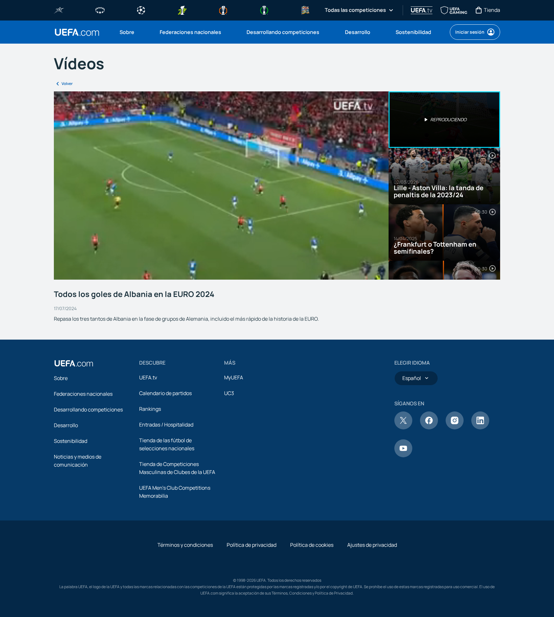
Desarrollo (66, 425)
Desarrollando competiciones (88, 409)
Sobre (61, 378)
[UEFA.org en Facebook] (429, 427)
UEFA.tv (148, 377)
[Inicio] (74, 363)
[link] (126, 32)
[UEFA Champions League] (141, 9)
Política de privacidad (251, 544)
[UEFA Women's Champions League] (100, 9)
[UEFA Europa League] (223, 9)
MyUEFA (233, 377)
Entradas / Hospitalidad (166, 424)
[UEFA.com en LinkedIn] (480, 427)
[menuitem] (131, 32)
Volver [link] (67, 83)
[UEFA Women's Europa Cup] (182, 9)
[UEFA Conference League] (264, 9)
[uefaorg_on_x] (403, 427)
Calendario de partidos (165, 393)
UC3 (229, 393)
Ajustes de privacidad (372, 544)
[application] (221, 185)
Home (77, 32)
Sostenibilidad (70, 440)
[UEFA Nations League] (305, 9)
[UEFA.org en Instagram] (455, 427)
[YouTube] (403, 455)
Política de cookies (311, 544)
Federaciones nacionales (83, 393)
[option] (444, 119)
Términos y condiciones (185, 544)
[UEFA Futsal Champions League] (59, 9)
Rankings (150, 408)
